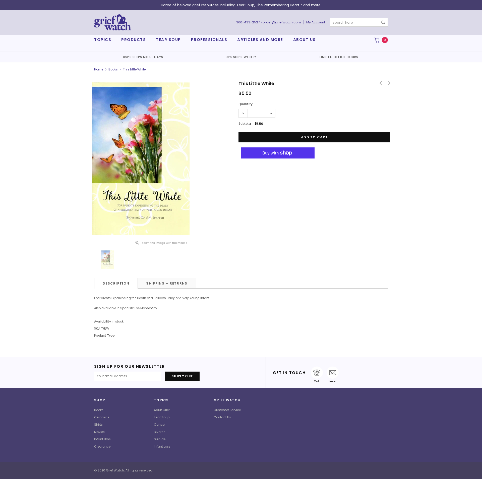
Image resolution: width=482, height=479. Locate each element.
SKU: (97, 328)
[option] (143, 57)
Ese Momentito (146, 308)
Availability (102, 321)
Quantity (245, 104)
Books (113, 69)
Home (98, 69)
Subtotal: (245, 124)
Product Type (104, 335)
